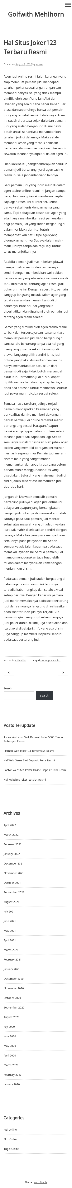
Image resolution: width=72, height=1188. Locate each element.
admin (39, 64)
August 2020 (11, 1017)
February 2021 (13, 959)
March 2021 (11, 950)
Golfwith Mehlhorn (36, 14)
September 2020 (14, 1007)
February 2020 (13, 1074)
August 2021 (11, 902)
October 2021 (12, 882)
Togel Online (11, 1149)
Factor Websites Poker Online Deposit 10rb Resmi (35, 770)
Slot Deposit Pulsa (50, 660)
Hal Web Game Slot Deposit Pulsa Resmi (29, 760)
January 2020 (12, 1084)
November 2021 (14, 873)
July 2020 (9, 1026)
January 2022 (12, 854)
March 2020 (11, 1065)
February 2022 (13, 844)
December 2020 (14, 978)
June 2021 (10, 921)
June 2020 (10, 1036)
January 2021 (12, 969)
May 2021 (10, 930)
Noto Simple (40, 1182)
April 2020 (10, 1055)
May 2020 (10, 1046)
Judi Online (20, 660)
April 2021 (10, 940)
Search (8, 688)
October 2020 (12, 998)
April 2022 (10, 825)
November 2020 (14, 988)
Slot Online (10, 1139)
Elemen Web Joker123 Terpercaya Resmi (29, 751)
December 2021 (14, 863)
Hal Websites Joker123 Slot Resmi (25, 779)
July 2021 (9, 911)
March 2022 (11, 834)
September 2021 (14, 892)
